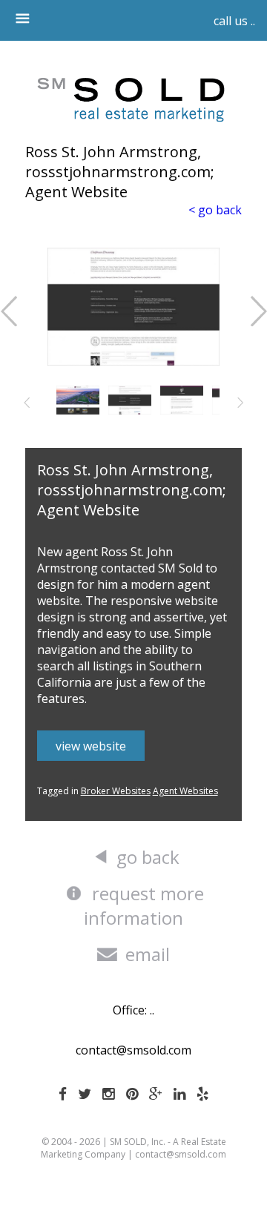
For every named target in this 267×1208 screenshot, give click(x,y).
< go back (215, 210)
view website (91, 746)
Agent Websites (185, 791)
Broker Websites (116, 791)
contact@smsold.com (133, 1050)
